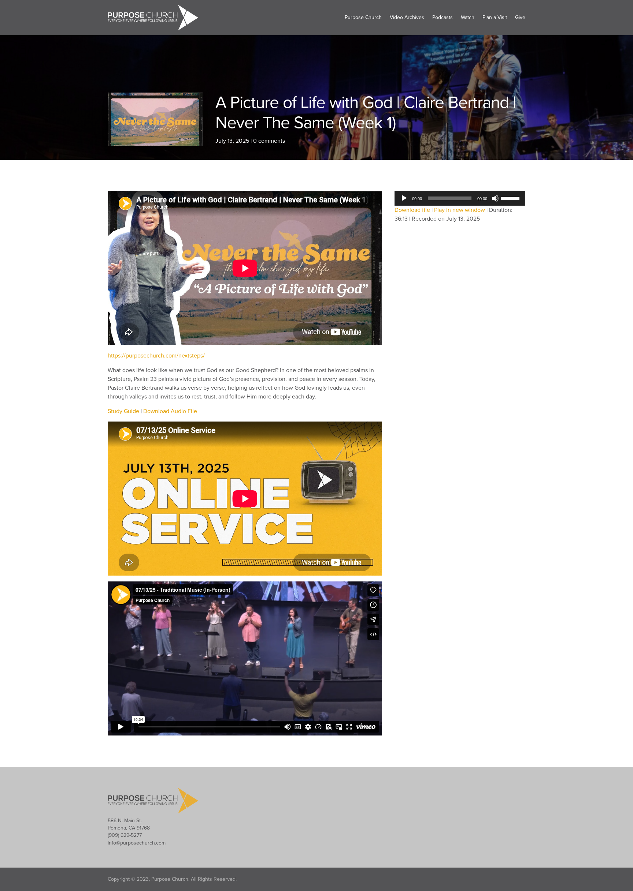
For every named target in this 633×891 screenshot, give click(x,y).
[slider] (511, 197)
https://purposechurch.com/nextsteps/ (156, 355)
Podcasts (442, 17)
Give (520, 17)
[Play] (404, 198)
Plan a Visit (494, 17)
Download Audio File (170, 411)
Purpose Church (363, 17)
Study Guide (123, 411)
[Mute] (495, 198)
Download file (412, 210)
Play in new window (459, 210)
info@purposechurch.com (137, 843)
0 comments (269, 141)
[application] (460, 198)
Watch (467, 17)
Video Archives (407, 17)
